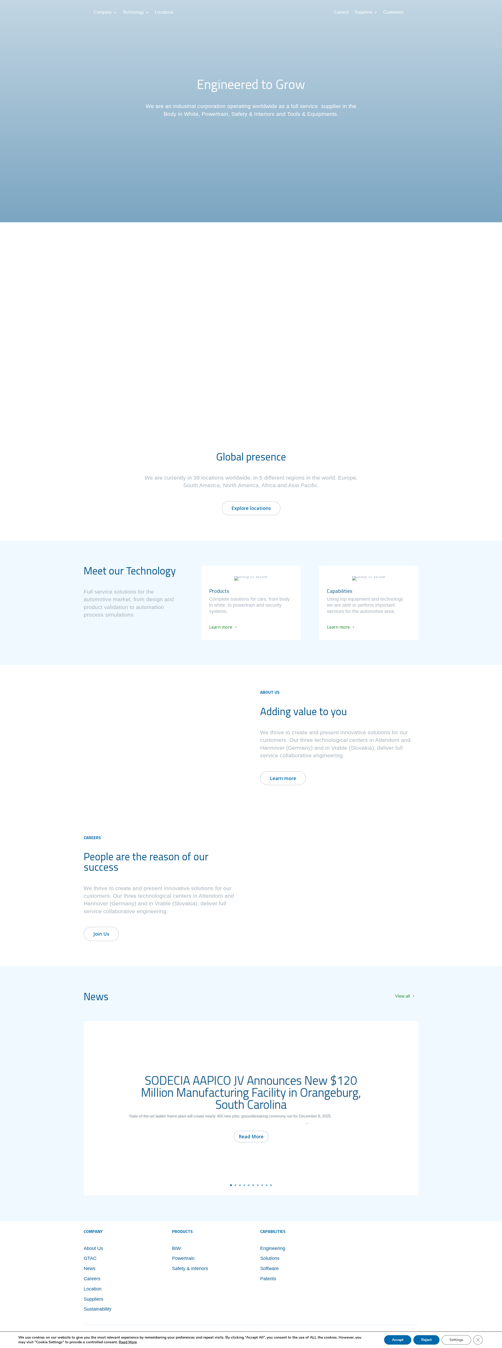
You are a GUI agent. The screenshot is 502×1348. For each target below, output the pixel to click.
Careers (341, 12)
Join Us (101, 934)
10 (271, 1185)
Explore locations (251, 508)
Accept (397, 1339)
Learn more (220, 627)
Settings (456, 1339)
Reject (426, 1339)
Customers (393, 12)
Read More (251, 1136)
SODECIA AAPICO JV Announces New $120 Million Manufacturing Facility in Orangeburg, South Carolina (251, 1092)
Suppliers (363, 12)
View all (402, 996)
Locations (164, 12)
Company (103, 12)
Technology (133, 12)
